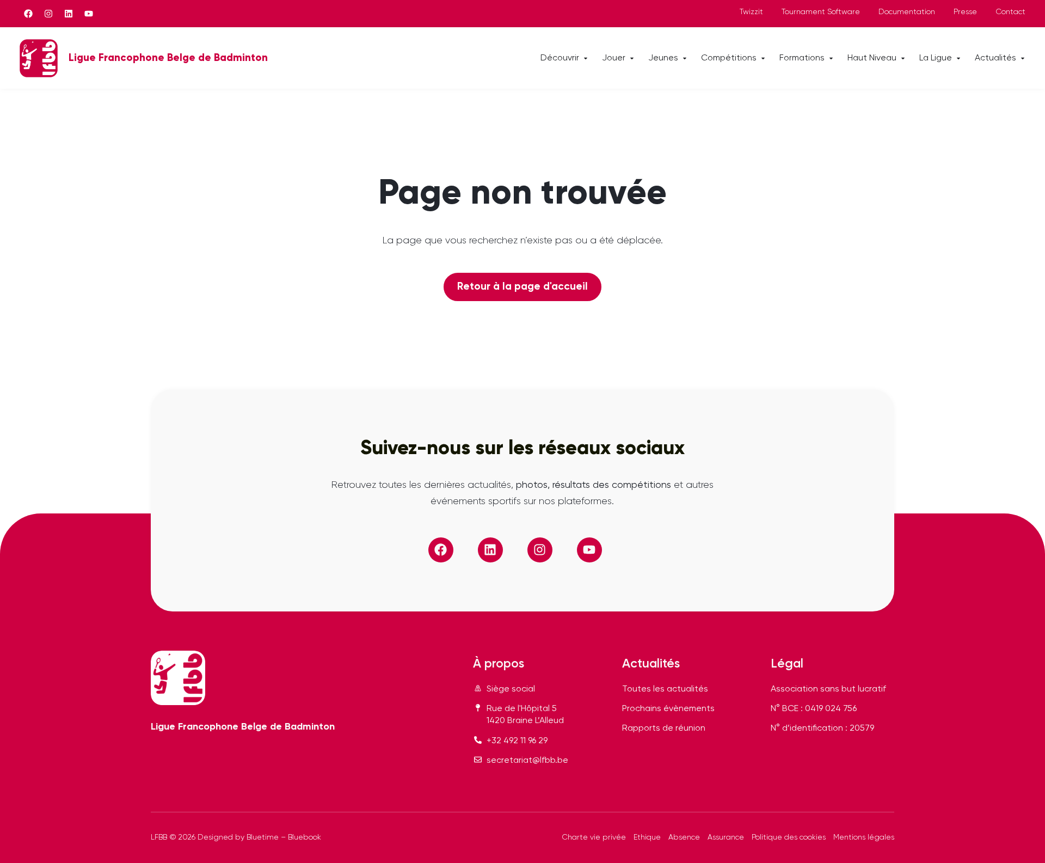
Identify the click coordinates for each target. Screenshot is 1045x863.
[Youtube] (88, 13)
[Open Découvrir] (585, 58)
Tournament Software (821, 12)
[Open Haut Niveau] (903, 58)
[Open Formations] (831, 58)
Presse (965, 12)
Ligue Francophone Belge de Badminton (168, 58)
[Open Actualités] (1022, 58)
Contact (1010, 12)
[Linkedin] (68, 13)
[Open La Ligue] (958, 58)
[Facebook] (28, 13)
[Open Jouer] (632, 58)
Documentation (906, 12)
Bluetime (263, 837)
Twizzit (751, 12)
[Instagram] (48, 13)
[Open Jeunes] (684, 58)
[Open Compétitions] (763, 58)
